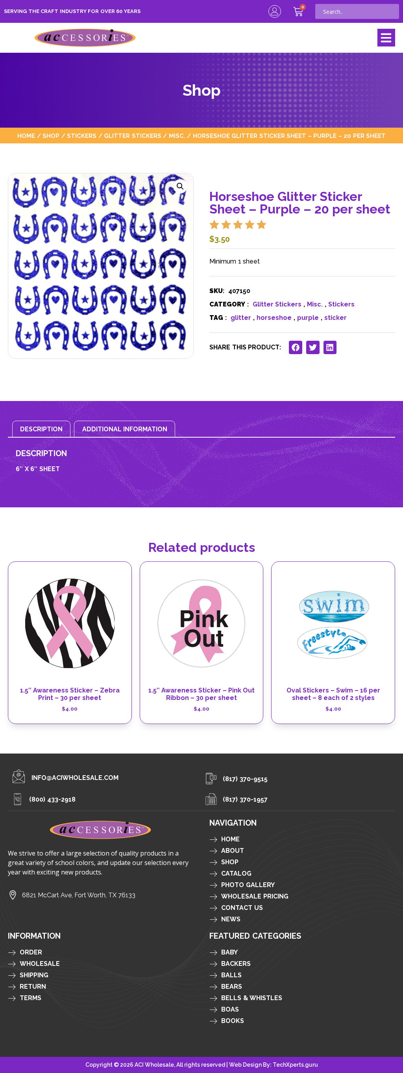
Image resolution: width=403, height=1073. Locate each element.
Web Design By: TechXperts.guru (273, 1065)
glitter (241, 317)
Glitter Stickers (132, 135)
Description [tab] (41, 429)
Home (26, 135)
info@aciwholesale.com (74, 778)
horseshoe (274, 317)
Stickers (81, 135)
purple (308, 317)
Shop (51, 135)
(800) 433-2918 (52, 799)
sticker (335, 317)
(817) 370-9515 (245, 779)
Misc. (177, 135)
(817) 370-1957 (245, 799)
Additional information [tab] (125, 429)
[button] (386, 37)
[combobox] (357, 11)
